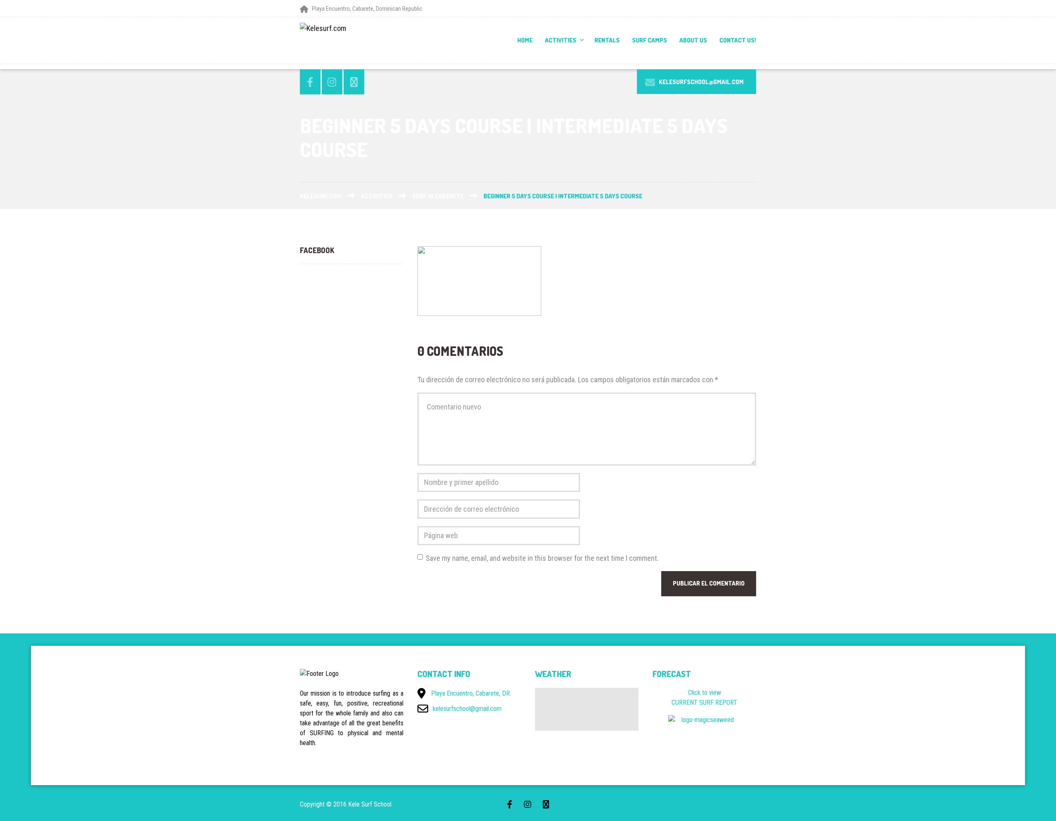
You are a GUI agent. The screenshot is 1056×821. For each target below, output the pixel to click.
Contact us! (737, 40)
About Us (693, 40)
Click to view (704, 692)
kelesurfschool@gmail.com (467, 709)
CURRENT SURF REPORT (704, 702)
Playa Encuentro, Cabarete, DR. (471, 693)
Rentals (607, 40)
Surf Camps (649, 40)
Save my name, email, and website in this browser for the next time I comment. (542, 558)
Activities (560, 40)
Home (525, 40)
